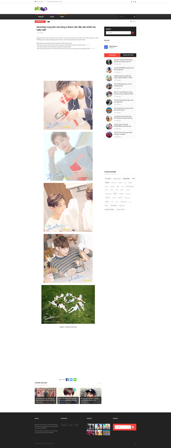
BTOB (106, 190)
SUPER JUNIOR (117, 178)
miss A (130, 182)
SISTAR (127, 190)
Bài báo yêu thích (128, 55)
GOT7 (120, 198)
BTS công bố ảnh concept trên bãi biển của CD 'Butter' (123, 109)
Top (135, 443)
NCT (106, 205)
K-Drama (108, 178)
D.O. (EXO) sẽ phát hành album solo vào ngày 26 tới (124, 101)
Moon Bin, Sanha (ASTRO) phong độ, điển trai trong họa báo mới (123, 60)
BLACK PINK (109, 209)
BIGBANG (126, 178)
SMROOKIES (124, 201)
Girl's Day (114, 182)
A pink (106, 186)
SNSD (107, 182)
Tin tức (52, 16)
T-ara (122, 186)
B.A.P (117, 201)
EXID (118, 186)
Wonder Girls (108, 193)
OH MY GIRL (120, 209)
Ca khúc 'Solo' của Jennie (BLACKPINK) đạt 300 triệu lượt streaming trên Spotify (122, 126)
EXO (133, 178)
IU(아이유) (128, 193)
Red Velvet (130, 186)
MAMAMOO (122, 205)
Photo (62, 16)
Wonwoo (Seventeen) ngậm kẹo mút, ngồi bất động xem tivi (67, 399)
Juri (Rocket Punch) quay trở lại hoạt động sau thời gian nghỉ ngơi (123, 117)
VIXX (112, 201)
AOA (117, 190)
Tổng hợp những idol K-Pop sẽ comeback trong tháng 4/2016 (89, 399)
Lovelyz (114, 197)
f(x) (125, 182)
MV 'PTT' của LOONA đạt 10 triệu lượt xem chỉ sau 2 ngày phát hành (123, 93)
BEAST (122, 190)
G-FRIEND (121, 193)
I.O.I (130, 201)
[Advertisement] (103, 9)
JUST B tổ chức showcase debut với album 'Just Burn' (123, 133)
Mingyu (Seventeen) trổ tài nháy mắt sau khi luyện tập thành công (45, 399)
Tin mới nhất (112, 55)
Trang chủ (41, 16)
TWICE (107, 198)
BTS (115, 194)
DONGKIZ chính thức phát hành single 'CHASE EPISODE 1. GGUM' (67, 21)
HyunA (111, 190)
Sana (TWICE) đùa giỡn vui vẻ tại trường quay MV (123, 84)
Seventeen (127, 197)
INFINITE (112, 186)
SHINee (120, 182)
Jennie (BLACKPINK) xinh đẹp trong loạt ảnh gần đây (124, 68)
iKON (107, 202)
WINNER (114, 205)
